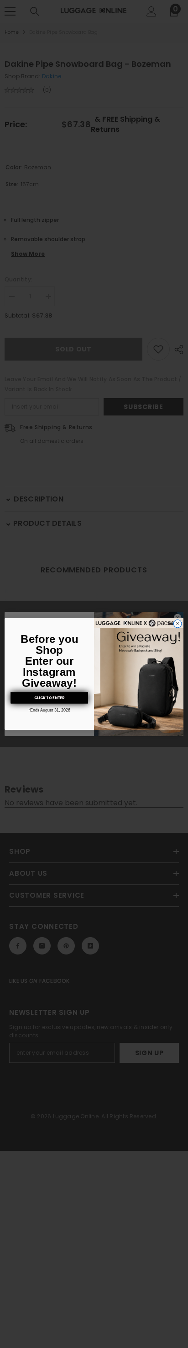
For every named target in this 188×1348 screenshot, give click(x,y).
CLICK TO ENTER (49, 698)
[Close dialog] (177, 624)
